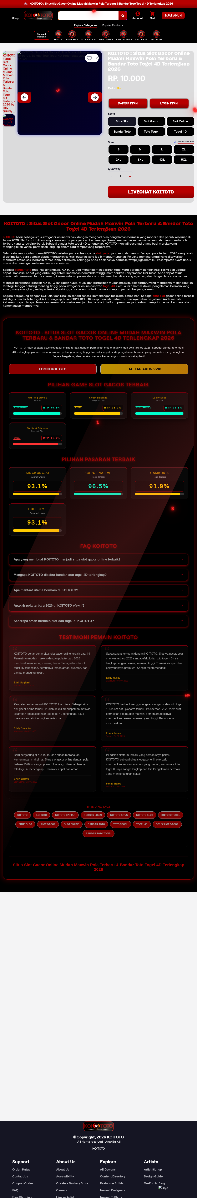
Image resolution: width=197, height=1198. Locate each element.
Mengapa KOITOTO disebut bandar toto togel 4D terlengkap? (60, 575)
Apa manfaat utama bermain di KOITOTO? (46, 590)
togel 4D (109, 286)
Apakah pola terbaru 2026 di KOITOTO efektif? (49, 605)
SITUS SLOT (25, 824)
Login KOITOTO (53, 369)
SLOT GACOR (48, 824)
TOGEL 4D (142, 824)
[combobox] (88, 15)
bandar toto (23, 269)
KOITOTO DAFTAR (65, 815)
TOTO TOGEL (120, 824)
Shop (15, 18)
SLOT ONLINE (71, 824)
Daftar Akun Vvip (144, 369)
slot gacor (103, 253)
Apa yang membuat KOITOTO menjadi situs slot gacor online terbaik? (67, 559)
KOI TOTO (41, 815)
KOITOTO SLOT (144, 815)
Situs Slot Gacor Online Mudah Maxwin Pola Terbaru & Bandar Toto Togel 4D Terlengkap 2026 (98, 867)
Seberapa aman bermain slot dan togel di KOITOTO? (54, 621)
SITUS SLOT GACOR (167, 824)
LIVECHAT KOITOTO (151, 192)
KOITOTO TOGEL (170, 815)
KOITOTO (9, 237)
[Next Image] (95, 97)
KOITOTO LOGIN (93, 815)
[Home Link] (38, 16)
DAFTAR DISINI (128, 103)
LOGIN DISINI (169, 103)
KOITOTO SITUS (119, 815)
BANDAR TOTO (96, 824)
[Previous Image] (24, 97)
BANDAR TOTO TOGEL (98, 833)
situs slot (159, 295)
